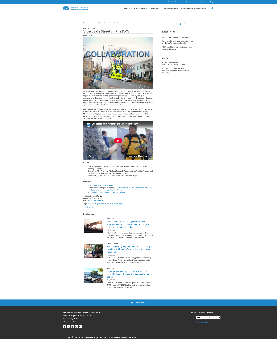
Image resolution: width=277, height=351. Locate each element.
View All (191, 32)
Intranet (201, 313)
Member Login (209, 2)
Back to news (89, 207)
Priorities (171, 2)
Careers (188, 2)
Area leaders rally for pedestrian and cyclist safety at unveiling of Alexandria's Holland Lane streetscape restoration (129, 249)
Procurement (197, 2)
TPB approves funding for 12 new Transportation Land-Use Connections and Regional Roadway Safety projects (129, 274)
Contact (193, 313)
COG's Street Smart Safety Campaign (101, 185)
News (182, 2)
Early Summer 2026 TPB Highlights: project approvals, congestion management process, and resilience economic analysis (128, 224)
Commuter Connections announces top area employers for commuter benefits (177, 42)
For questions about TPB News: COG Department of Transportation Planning (175, 70)
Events (177, 2)
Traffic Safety (117, 204)
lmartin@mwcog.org (96, 201)
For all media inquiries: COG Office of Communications (173, 63)
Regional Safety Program (96, 204)
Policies (210, 313)
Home (85, 23)
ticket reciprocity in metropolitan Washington (111, 192)
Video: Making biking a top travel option (176, 37)
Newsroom (93, 23)
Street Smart (109, 204)
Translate (204, 322)
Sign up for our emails (138, 303)
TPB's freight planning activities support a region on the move (177, 48)
